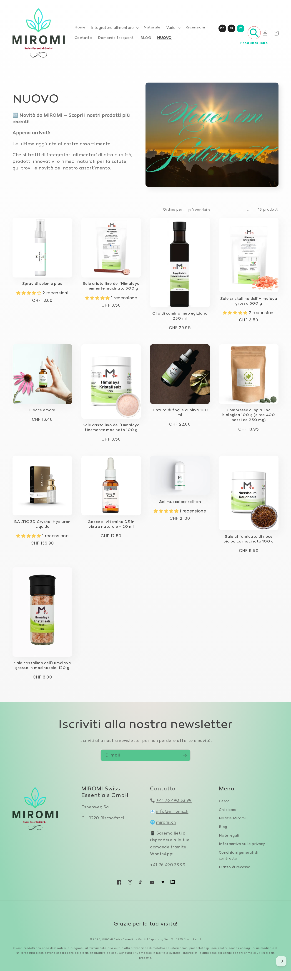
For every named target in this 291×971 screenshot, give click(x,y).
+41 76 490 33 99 (174, 800)
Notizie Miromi (232, 818)
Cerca (224, 801)
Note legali (229, 836)
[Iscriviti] (184, 755)
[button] (114, 28)
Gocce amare (42, 410)
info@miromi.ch (172, 811)
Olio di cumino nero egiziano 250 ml (180, 316)
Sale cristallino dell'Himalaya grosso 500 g (248, 301)
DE (222, 28)
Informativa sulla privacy (242, 844)
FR (231, 28)
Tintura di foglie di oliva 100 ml (180, 412)
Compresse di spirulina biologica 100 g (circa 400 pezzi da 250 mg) (248, 415)
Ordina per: (173, 210)
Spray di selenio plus (42, 284)
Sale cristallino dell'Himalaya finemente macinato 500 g (111, 286)
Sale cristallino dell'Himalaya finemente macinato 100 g (111, 427)
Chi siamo (228, 810)
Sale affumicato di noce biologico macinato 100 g (248, 539)
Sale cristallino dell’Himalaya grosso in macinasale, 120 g (42, 665)
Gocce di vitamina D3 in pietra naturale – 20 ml (111, 524)
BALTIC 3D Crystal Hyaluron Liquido (42, 524)
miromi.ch (166, 822)
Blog (223, 827)
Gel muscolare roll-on (180, 502)
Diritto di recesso (235, 867)
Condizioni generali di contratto (238, 856)
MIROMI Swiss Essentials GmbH (124, 939)
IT (240, 28)
